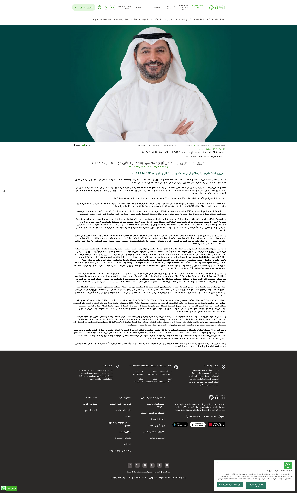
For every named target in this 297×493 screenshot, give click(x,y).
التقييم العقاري (91, 410)
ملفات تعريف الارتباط (137, 477)
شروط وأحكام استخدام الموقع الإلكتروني (166, 477)
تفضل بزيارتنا (212, 366)
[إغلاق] (217, 463)
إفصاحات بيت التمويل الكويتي (153, 413)
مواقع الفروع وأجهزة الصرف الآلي (124, 7)
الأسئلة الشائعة (91, 397)
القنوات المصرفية (141, 19)
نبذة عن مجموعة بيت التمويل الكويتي (119, 424)
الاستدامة (127, 416)
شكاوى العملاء (125, 432)
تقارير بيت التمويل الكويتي (154, 432)
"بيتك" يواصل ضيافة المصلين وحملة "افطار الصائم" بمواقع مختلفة (158, 145)
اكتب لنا (109, 366)
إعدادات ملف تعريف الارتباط (256, 485)
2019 (187, 145)
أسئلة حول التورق (90, 404)
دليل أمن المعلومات (123, 438)
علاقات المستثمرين (123, 410)
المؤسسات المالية (157, 438)
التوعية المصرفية (158, 419)
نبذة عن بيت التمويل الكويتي (153, 397)
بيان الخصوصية (119, 477)
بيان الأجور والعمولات (156, 425)
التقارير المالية (125, 397)
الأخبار (190, 145)
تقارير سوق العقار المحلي (120, 404)
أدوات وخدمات (122, 19)
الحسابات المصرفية (217, 19)
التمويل (170, 19)
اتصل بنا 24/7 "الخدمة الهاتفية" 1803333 (151, 366)
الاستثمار (157, 19)
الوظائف (127, 444)
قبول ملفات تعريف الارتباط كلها (230, 484)
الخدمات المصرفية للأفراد (203, 145)
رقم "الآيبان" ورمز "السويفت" (119, 450)
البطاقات (200, 19)
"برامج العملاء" (185, 19)
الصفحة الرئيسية (220, 145)
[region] (254, 475)
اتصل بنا (138, 7)
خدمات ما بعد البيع (103, 19)
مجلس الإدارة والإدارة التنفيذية (156, 405)
